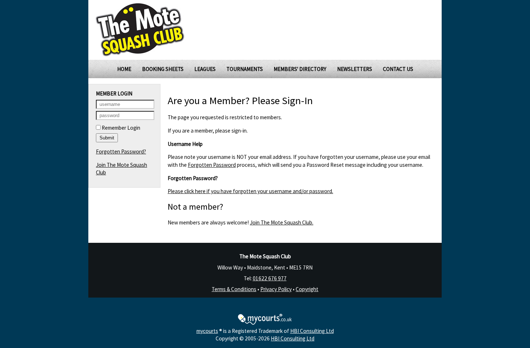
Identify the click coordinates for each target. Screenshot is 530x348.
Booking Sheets (163, 69)
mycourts (207, 330)
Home (124, 69)
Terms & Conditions (234, 289)
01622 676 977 (270, 278)
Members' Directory (300, 69)
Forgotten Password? (121, 151)
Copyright (307, 289)
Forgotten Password (212, 164)
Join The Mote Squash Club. (281, 222)
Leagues (205, 69)
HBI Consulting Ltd (312, 330)
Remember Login (120, 127)
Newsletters (354, 69)
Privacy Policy (276, 289)
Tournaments (244, 69)
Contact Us (398, 69)
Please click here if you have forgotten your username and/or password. (250, 191)
